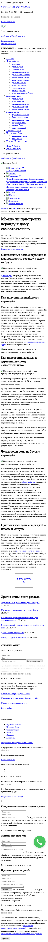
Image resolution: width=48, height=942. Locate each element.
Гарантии (31, 181)
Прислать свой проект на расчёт (8, 42)
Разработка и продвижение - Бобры (17, 742)
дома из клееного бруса (22, 93)
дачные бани (17, 125)
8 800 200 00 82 (24, 580)
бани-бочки (17, 138)
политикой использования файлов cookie (17, 926)
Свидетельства (21, 187)
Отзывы (18, 189)
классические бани (20, 120)
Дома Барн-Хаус (13, 148)
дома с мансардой (20, 106)
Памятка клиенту (36, 187)
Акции (9, 732)
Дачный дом (6, 275)
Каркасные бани (13, 130)
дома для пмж (18, 101)
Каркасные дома (13, 96)
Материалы (42, 181)
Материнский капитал (36, 184)
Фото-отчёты (20, 170)
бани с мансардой (20, 117)
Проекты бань (12, 727)
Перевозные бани (14, 133)
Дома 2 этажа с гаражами (12, 632)
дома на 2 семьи (19, 82)
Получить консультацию (12, 249)
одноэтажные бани (20, 114)
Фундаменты (12, 184)
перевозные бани (19, 136)
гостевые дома (18, 88)
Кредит (22, 184)
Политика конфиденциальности (15, 693)
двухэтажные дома (20, 77)
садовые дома (18, 69)
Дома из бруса (12, 61)
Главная (10, 58)
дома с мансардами (20, 80)
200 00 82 (8, 21)
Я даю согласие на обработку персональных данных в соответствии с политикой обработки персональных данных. (23, 668)
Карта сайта (6, 708)
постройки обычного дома (28, 550)
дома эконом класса (21, 74)
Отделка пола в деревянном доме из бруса (20, 602)
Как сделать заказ (20, 179)
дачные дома (17, 66)
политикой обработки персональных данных (21, 933)
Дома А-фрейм (13, 146)
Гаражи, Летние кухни (16, 141)
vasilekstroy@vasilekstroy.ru (13, 36)
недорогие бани (19, 122)
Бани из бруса (12, 112)
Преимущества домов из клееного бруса (19, 610)
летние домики (18, 90)
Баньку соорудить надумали (14, 637)
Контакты (10, 737)
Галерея (9, 170)
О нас (9, 179)
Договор (10, 187)
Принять (5, 938)
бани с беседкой (19, 128)
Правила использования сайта (15, 703)
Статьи (25, 189)
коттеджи (16, 64)
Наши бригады (20, 181)
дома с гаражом (19, 85)
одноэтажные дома (20, 72)
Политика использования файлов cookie (19, 698)
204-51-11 (8, 7)
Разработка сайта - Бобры (12, 796)
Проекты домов (13, 724)
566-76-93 (23, 7)
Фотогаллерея (12, 729)
